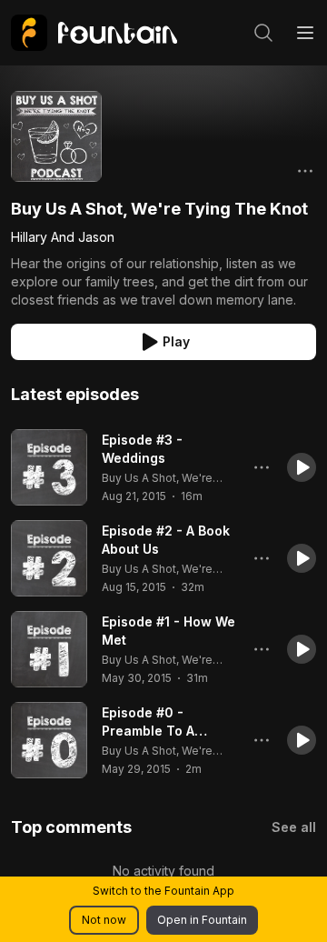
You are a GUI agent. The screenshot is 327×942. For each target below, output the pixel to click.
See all (294, 827)
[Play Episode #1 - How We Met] (49, 649)
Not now (104, 920)
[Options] (305, 171)
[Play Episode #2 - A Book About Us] (49, 558)
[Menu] (305, 33)
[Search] (263, 33)
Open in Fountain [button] (202, 920)
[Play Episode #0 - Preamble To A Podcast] (49, 740)
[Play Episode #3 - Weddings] (49, 467)
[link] (94, 33)
